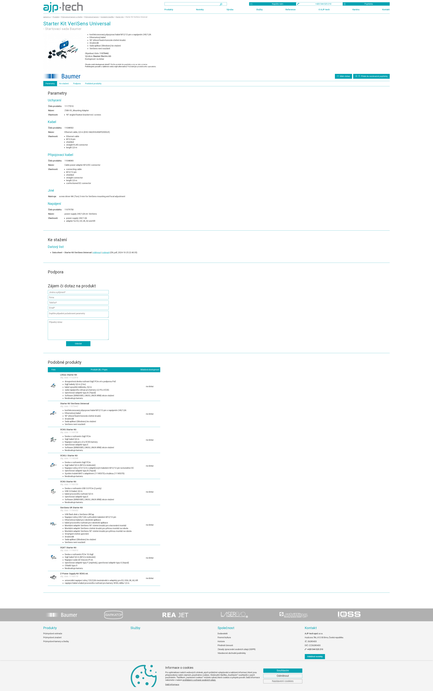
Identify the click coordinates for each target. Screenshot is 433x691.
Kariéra (355, 9)
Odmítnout (283, 675)
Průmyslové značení (52, 637)
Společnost (226, 628)
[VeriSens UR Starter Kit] (53, 525)
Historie (221, 641)
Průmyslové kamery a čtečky (56, 641)
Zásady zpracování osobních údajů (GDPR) (237, 649)
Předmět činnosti (225, 645)
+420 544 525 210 (315, 649)
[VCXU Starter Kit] (53, 492)
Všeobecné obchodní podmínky (232, 653)
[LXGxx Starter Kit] (53, 386)
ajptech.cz (47, 17)
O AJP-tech (324, 9)
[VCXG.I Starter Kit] (53, 466)
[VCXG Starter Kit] (53, 440)
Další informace (172, 684)
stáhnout (97, 252)
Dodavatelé (223, 633)
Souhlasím (283, 670)
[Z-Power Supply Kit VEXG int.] (53, 578)
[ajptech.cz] (90, 7)
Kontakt (386, 9)
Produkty (168, 9)
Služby (259, 9)
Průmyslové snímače (52, 633)
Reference (291, 9)
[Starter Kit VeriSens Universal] (63, 52)
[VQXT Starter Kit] (53, 558)
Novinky (200, 9)
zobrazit (106, 252)
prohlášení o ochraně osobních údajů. (199, 680)
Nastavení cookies (283, 681)
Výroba (230, 9)
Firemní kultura (224, 637)
